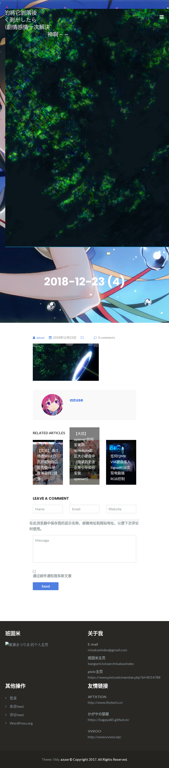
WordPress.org (21, 723)
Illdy (56, 759)
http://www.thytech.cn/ (105, 702)
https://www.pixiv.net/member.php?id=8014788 (124, 677)
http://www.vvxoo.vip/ (104, 737)
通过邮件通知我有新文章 (52, 576)
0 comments (106, 337)
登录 (13, 698)
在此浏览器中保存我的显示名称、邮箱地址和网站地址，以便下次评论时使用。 (84, 526)
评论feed (17, 715)
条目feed (17, 706)
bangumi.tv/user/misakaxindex (111, 663)
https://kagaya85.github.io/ (108, 719)
